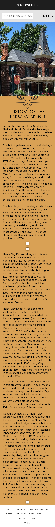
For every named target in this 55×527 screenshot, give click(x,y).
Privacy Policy (41, 514)
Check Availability (27, 5)
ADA (34, 518)
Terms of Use (24, 518)
